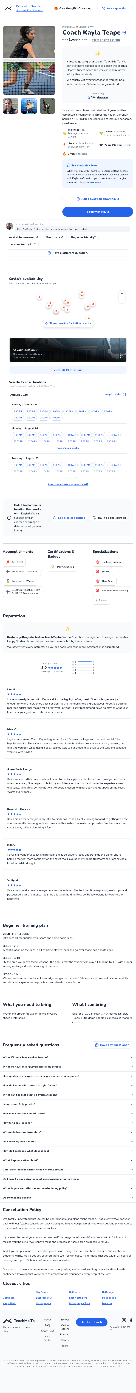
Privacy (65, 1340)
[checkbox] (121, 356)
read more (69, 123)
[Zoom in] (122, 293)
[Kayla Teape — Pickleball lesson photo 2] (10, 106)
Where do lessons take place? (22, 1132)
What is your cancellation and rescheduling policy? (35, 1188)
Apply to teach (92, 1322)
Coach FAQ (47, 1331)
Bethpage (108, 1292)
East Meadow (44, 1297)
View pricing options (106, 40)
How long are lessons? (17, 1123)
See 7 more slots (68, 448)
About (47, 1319)
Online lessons (65, 1327)
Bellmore (74, 1292)
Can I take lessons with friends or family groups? (34, 1169)
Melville (107, 1303)
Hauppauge (109, 1297)
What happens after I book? (21, 1160)
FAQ (47, 1325)
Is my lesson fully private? (19, 1104)
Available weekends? (23, 237)
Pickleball (21, 6)
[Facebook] (131, 1320)
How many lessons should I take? (24, 1113)
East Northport (78, 1297)
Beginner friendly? (83, 237)
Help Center (47, 1338)
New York (36, 6)
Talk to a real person (112, 518)
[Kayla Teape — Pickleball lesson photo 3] (29, 106)
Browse (65, 1319)
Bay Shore (42, 1292)
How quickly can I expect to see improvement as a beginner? (41, 1076)
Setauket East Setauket (29, 10)
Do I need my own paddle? (19, 1141)
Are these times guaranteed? (68, 484)
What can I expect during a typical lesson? (30, 1095)
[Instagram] (124, 1320)
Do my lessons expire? (17, 1197)
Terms (65, 1345)
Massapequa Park (79, 1303)
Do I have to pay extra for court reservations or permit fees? (41, 1179)
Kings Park (9, 1303)
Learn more (94, 182)
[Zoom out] (122, 300)
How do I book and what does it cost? (26, 1151)
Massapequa (43, 1303)
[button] (124, 33)
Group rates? (55, 237)
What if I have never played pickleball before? (32, 1066)
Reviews (65, 1334)
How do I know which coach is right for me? (30, 1085)
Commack (9, 1297)
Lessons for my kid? (22, 244)
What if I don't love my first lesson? (25, 1057)
